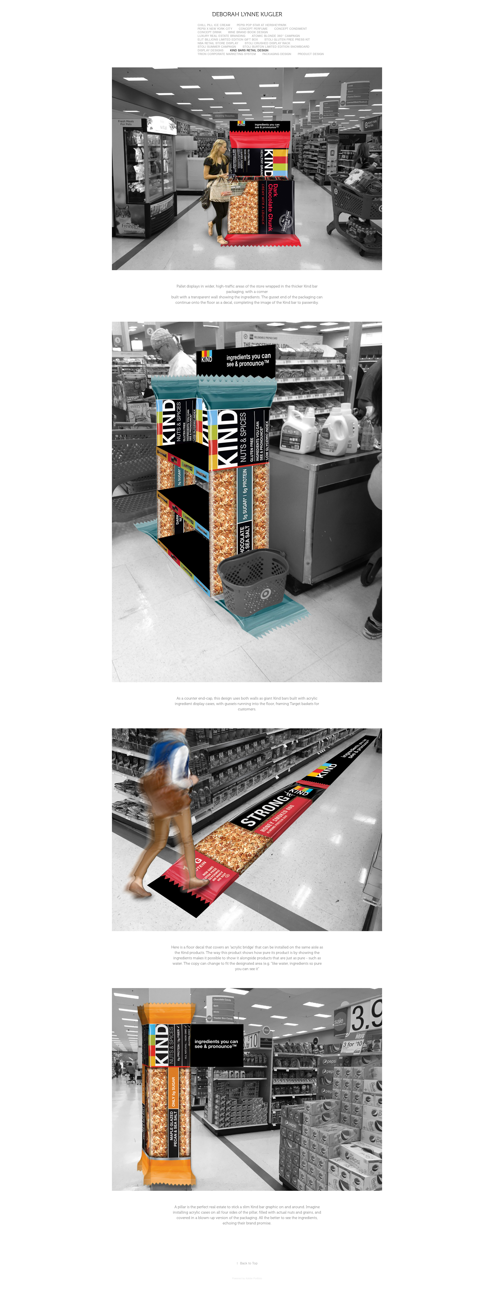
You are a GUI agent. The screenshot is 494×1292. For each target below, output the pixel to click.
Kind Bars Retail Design (249, 50)
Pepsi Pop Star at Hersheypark (261, 25)
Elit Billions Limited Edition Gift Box (228, 39)
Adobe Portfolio (254, 1278)
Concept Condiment (290, 29)
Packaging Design (276, 54)
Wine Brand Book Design (248, 32)
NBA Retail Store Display (218, 43)
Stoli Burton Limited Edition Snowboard (276, 46)
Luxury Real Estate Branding (221, 36)
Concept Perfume (253, 29)
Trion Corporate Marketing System (227, 54)
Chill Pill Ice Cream (214, 25)
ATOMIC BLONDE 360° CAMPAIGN (276, 36)
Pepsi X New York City (215, 29)
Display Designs (210, 50)
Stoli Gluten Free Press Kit (287, 39)
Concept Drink (210, 32)
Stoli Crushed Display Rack (267, 43)
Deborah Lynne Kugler (247, 14)
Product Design (311, 54)
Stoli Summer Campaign (217, 46)
